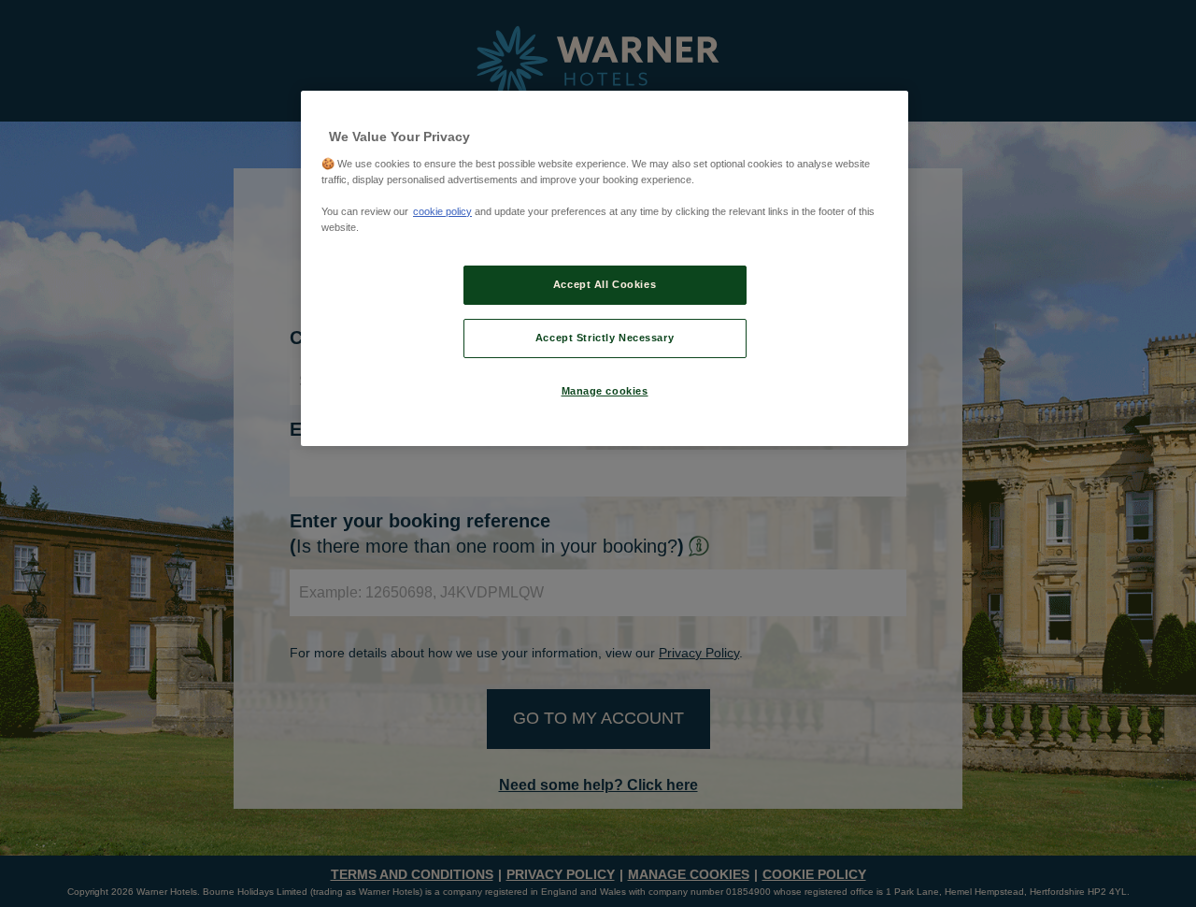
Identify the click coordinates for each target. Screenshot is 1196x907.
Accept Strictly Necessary (604, 337)
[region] (604, 268)
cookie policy (442, 211)
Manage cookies (605, 390)
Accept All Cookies (604, 284)
